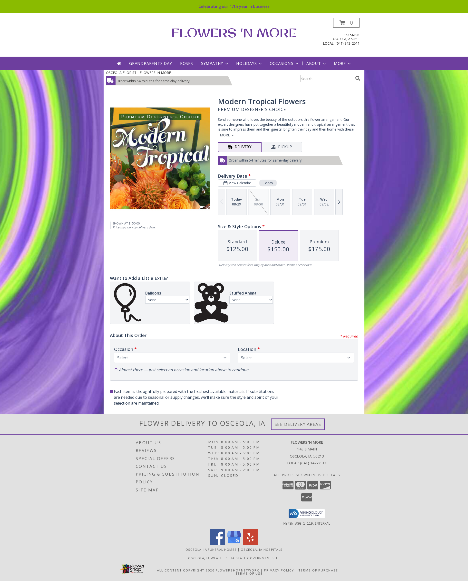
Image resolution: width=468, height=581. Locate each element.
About (313, 63)
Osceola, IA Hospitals (262, 549)
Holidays (246, 63)
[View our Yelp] (250, 543)
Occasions (281, 63)
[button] (346, 23)
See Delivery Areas (298, 424)
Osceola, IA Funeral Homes (211, 549)
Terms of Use (249, 573)
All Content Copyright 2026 (185, 570)
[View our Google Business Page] (234, 543)
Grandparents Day (150, 63)
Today (268, 183)
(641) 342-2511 (347, 43)
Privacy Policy (279, 570)
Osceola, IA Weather (207, 558)
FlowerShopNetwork (237, 570)
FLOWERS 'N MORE (234, 32)
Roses (186, 63)
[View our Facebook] (217, 543)
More (340, 63)
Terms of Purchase (318, 570)
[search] (358, 78)
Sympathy (212, 63)
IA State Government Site (255, 558)
